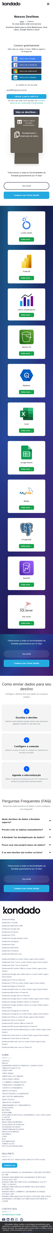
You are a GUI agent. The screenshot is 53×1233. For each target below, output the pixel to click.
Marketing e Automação (12, 1076)
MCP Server (6, 1120)
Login (4, 1136)
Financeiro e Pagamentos (13, 1085)
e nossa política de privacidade (32, 103)
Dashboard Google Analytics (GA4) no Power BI (20, 1002)
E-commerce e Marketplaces (14, 1082)
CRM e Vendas (8, 1073)
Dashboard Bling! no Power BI (13, 986)
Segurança (6, 1134)
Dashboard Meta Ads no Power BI (15, 992)
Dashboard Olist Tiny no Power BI (15, 965)
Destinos (6, 1110)
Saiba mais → (26, 239)
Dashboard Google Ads (11, 929)
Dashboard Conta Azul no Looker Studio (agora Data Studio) (25, 1035)
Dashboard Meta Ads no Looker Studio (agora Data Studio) (25, 989)
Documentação (8, 1141)
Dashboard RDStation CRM (12, 926)
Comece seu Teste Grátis (26, 195)
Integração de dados (11, 1127)
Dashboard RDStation (10, 948)
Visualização (8, 1108)
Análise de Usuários (11, 1102)
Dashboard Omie (8, 944)
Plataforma (7, 1113)
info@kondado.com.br (11, 1215)
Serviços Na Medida (10, 1132)
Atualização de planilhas (13, 1125)
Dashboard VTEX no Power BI (13, 980)
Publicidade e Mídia (10, 1079)
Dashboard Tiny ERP (10, 923)
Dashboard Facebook (10, 932)
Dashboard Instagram (10, 941)
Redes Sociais (8, 1100)
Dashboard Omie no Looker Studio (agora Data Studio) (23, 1017)
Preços (5, 1063)
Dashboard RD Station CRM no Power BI (17, 1023)
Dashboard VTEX (8, 935)
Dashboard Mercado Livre (12, 954)
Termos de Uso (8, 1144)
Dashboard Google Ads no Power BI (16, 996)
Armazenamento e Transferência (16, 1105)
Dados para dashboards (12, 1122)
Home (22, 22)
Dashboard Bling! (8, 919)
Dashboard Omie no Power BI (13, 1020)
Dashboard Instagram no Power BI (15, 1011)
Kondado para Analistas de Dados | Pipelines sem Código (26, 1196)
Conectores (7, 1071)
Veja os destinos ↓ (27, 112)
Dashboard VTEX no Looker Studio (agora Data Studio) (23, 983)
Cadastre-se (9, 1165)
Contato (5, 1061)
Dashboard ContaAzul (10, 951)
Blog (4, 1139)
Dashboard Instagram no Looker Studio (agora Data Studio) (25, 1014)
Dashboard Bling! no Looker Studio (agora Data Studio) (23, 959)
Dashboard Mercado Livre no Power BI (17, 1047)
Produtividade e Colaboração (15, 1094)
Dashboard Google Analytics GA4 (15, 938)
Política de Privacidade (12, 1146)
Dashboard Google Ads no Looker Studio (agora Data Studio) (25, 999)
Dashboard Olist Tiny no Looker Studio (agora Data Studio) (25, 962)
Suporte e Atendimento (12, 1088)
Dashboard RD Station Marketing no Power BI (19, 1026)
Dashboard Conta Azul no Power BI (15, 1038)
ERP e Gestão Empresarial (13, 1097)
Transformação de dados (13, 1129)
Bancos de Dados (9, 1091)
